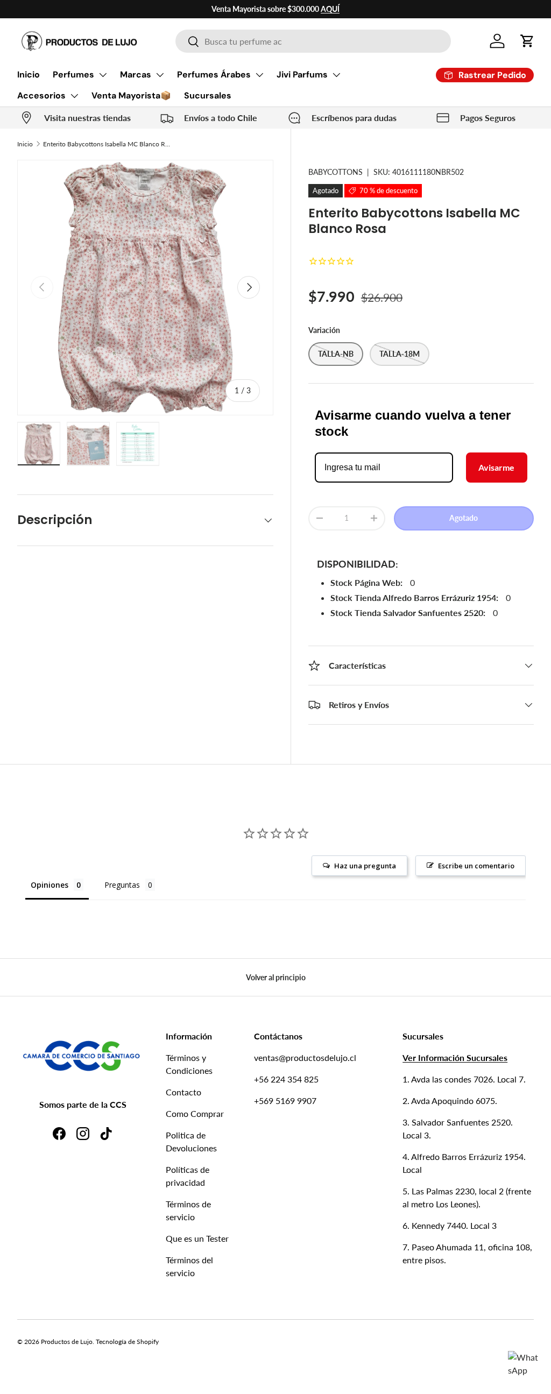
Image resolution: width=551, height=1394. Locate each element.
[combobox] (312, 41)
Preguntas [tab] (122, 885)
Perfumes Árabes (214, 74)
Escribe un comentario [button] (476, 866)
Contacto (183, 1092)
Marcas (135, 74)
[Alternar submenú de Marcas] (159, 74)
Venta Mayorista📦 (131, 95)
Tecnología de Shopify (127, 1342)
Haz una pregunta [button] (365, 866)
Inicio (28, 74)
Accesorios (41, 95)
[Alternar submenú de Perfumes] (102, 74)
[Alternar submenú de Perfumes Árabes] (259, 74)
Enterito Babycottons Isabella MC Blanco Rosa (107, 144)
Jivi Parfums (302, 74)
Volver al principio (276, 977)
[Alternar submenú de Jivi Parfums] (336, 74)
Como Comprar (195, 1113)
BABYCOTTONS (335, 171)
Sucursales (207, 95)
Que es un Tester (197, 1238)
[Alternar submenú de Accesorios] (74, 95)
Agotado (463, 517)
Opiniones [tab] (49, 885)
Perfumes (73, 74)
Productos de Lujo (67, 1342)
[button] (527, 41)
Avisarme (496, 467)
